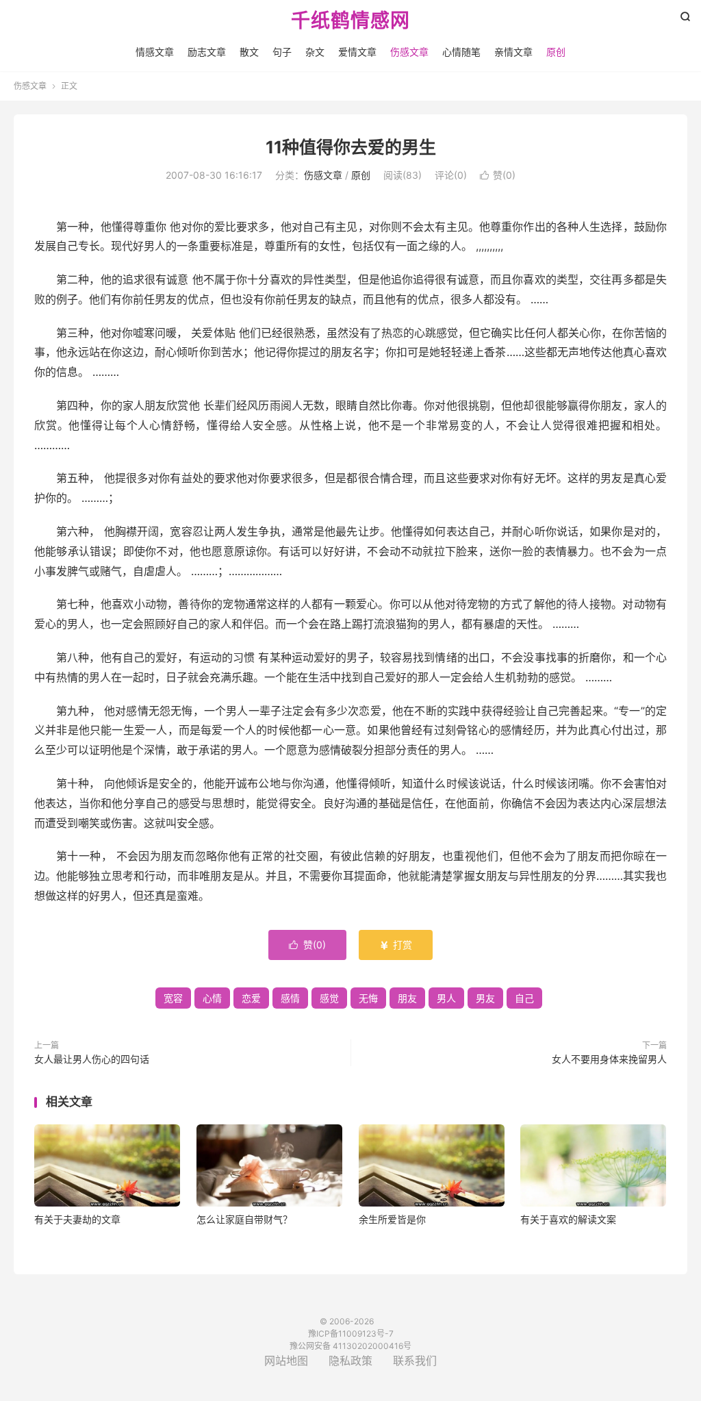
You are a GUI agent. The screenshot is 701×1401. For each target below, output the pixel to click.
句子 (282, 52)
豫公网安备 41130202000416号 (350, 1346)
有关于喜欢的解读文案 (568, 1219)
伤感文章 (409, 52)
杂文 (314, 52)
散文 (249, 52)
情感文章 (155, 52)
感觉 (329, 998)
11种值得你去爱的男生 (351, 147)
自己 (524, 998)
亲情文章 (513, 52)
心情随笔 (461, 52)
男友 (485, 998)
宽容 (173, 998)
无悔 (368, 998)
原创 (555, 52)
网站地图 (286, 1360)
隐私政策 (350, 1360)
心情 (212, 998)
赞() (497, 175)
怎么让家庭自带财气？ (244, 1219)
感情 (290, 998)
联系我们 (415, 1360)
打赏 (395, 944)
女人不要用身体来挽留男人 (609, 1059)
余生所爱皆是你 (392, 1219)
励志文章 (207, 52)
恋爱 (251, 998)
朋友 (407, 998)
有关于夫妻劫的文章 (77, 1219)
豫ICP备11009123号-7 (351, 1333)
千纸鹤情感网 (350, 21)
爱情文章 (357, 52)
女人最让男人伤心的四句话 (91, 1059)
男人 (446, 998)
